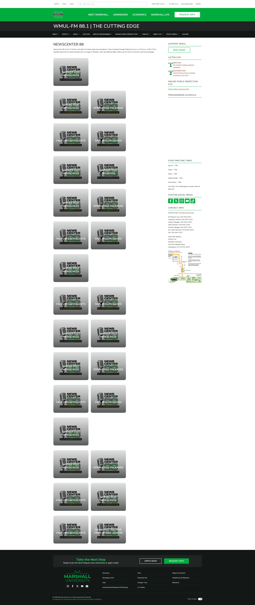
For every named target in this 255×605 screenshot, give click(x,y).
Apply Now (150, 561)
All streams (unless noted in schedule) (183, 64)
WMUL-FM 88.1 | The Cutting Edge (96, 26)
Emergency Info (108, 578)
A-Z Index (141, 587)
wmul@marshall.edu (186, 213)
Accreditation (57, 599)
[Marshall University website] (58, 14)
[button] (158, 4)
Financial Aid (142, 578)
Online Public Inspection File (178, 89)
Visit (139, 573)
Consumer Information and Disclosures (75, 599)
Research (175, 582)
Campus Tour (142, 582)
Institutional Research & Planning (115, 587)
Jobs (104, 582)
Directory (105, 573)
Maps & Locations (178, 573)
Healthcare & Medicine (180, 578)
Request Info (176, 561)
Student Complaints (95, 599)
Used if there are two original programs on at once (184, 72)
